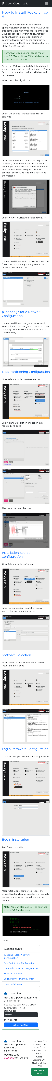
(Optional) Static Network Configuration (21, 314)
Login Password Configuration (25, 749)
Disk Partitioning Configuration (26, 372)
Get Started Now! (21, 1025)
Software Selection (16, 655)
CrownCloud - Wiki (16, 3)
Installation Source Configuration (16, 554)
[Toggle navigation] (46, 3)
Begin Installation (15, 839)
